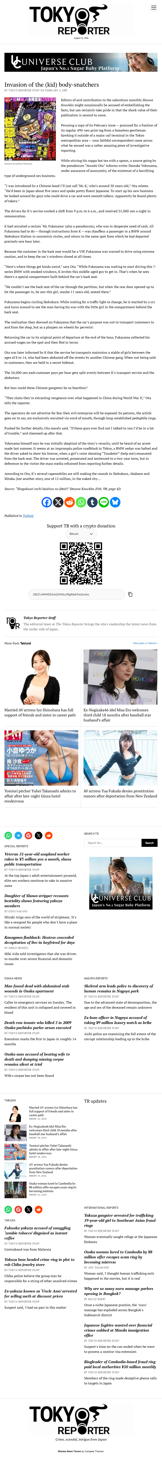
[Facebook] (47, 502)
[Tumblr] (92, 502)
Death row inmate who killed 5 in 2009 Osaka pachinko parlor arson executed (37, 1025)
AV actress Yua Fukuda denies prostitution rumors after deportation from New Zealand (120, 793)
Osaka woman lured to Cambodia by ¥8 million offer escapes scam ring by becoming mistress (53, 1187)
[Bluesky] (115, 502)
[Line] (104, 502)
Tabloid (28, 515)
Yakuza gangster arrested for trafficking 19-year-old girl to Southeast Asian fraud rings (119, 1220)
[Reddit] (69, 502)
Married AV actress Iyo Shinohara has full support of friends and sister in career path (40, 712)
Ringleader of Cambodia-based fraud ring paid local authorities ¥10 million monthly (120, 1364)
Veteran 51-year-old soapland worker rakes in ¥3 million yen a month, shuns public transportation (37, 859)
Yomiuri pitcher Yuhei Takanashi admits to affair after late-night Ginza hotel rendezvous (40, 796)
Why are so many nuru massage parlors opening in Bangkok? (118, 1291)
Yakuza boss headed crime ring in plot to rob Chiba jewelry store (39, 1262)
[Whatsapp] (81, 502)
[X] (58, 502)
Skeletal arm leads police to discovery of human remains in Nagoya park (118, 988)
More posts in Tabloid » (145, 643)
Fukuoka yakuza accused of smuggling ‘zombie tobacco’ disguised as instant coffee (37, 1233)
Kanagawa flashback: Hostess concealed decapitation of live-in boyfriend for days (39, 940)
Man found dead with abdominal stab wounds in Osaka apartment (36, 988)
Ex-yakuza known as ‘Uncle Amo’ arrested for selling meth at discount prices (40, 1293)
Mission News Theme (69, 1451)
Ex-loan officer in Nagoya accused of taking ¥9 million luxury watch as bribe (118, 1020)
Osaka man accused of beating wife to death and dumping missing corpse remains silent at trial (37, 1059)
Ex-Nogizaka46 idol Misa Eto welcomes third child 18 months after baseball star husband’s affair (117, 715)
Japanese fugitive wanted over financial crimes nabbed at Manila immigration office (118, 1330)
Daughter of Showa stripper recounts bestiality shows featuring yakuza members (36, 900)
